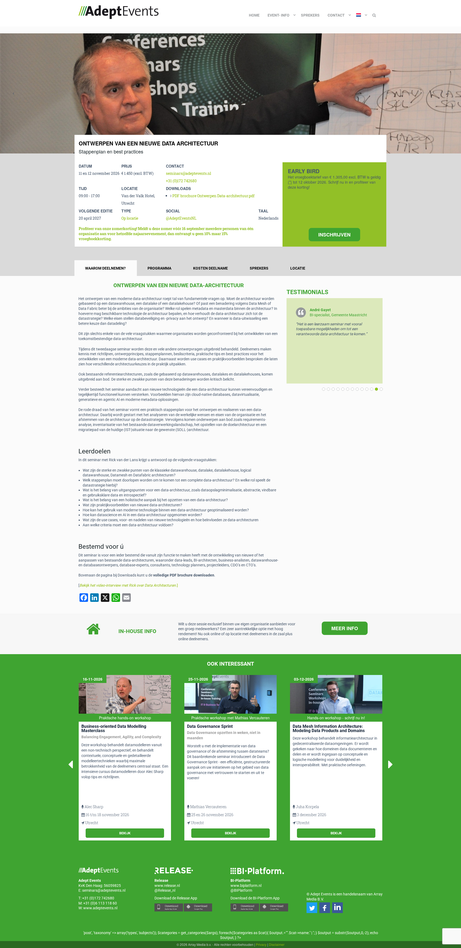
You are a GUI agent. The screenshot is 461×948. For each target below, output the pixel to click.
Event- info (278, 15)
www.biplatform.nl (245, 885)
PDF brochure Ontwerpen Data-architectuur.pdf (213, 195)
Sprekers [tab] (259, 268)
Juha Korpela (307, 806)
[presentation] (13, 93)
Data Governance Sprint (210, 726)
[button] (380, 389)
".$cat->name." (299, 933)
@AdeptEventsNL (181, 218)
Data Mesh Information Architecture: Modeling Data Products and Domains (329, 728)
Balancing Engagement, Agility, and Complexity (121, 737)
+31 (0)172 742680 (181, 180)
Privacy (261, 944)
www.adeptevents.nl (100, 908)
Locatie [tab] (297, 268)
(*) (290, 182)
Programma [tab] (159, 268)
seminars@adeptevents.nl (188, 173)
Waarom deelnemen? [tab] (105, 268)
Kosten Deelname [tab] (210, 268)
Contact (336, 15)
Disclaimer (276, 944)
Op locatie (129, 218)
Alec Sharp (94, 806)
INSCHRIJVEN (334, 234)
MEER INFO (344, 628)
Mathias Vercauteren (208, 806)
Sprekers (310, 15)
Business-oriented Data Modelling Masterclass (113, 728)
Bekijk (124, 833)
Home (254, 15)
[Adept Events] (118, 11)
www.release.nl (167, 885)
